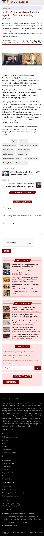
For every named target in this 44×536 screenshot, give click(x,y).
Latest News (7, 460)
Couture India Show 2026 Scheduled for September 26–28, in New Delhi (25, 335)
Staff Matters (7, 467)
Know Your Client (9, 463)
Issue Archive (8, 479)
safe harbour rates (31, 159)
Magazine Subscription (11, 490)
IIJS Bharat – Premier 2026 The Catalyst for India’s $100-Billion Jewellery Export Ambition (23, 308)
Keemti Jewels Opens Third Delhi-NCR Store (25, 292)
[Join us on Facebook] (27, 41)
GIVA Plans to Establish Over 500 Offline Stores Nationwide (25, 173)
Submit (6, 251)
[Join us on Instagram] (18, 505)
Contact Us (7, 446)
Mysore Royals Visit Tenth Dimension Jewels (25, 285)
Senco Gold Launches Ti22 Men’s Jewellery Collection (24, 272)
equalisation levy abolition (11, 159)
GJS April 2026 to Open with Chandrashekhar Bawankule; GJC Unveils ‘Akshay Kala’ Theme (23, 329)
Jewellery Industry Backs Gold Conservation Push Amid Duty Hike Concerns (24, 315)
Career (6, 440)
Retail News (6, 8)
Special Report (8, 473)
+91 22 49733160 (9, 522)
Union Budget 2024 (9, 145)
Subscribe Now (11, 382)
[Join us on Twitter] (31, 41)
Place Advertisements (10, 437)
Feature (6, 476)
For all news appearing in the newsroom (19, 352)
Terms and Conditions (10, 453)
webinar (23, 141)
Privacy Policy (8, 449)
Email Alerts (7, 487)
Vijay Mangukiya (8, 150)
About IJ (6, 434)
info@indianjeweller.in (10, 526)
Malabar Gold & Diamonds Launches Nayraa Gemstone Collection (25, 265)
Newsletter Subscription (11, 496)
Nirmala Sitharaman (24, 150)
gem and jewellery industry (28, 145)
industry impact (21, 163)
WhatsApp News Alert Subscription (14, 493)
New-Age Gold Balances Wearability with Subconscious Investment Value (25, 322)
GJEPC (14, 141)
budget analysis (8, 154)
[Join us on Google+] (13, 505)
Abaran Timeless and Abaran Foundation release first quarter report (24, 186)
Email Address (8, 364)
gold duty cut (22, 154)
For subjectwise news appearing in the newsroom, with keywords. (20, 358)
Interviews (7, 470)
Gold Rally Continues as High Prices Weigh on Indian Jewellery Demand (25, 279)
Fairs (5, 443)
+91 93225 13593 (23, 522)
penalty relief (7, 163)
